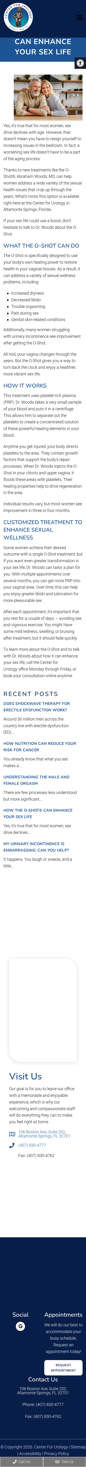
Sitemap (78, 1447)
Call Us (24, 1462)
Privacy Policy (56, 1454)
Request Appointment (63, 1367)
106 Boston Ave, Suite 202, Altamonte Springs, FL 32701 (44, 1134)
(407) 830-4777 (32, 1145)
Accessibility (30, 1454)
